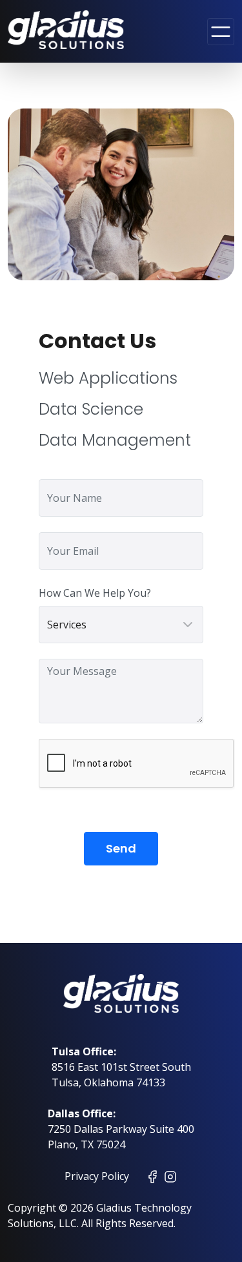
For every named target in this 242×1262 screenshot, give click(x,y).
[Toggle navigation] (220, 31)
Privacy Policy (97, 1176)
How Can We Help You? (95, 593)
